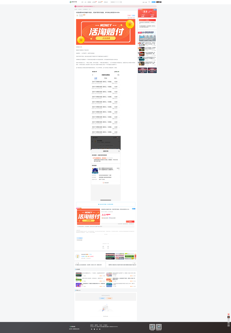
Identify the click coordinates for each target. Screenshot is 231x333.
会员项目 (80, 9)
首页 (76, 9)
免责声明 (96, 325)
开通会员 (159, 2)
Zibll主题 (102, 326)
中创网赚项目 (85, 9)
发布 (154, 2)
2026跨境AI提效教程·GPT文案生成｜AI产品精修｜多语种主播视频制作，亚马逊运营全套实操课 (150, 59)
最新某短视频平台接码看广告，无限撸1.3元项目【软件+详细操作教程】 (124, 273)
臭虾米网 (98, 326)
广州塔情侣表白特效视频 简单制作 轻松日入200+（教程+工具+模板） (124, 284)
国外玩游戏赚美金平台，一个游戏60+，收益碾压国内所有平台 (93, 273)
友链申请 (91, 325)
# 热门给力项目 (79, 239)
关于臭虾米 (105, 325)
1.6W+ (84, 256)
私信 (134, 15)
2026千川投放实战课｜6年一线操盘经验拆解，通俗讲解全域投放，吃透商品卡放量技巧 (150, 54)
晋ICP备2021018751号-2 (114, 326)
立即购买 (130, 221)
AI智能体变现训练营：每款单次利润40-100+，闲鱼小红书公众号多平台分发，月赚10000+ (150, 64)
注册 (146, 2)
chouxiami (81, 14)
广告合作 (100, 325)
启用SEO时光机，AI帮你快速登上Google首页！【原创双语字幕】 (150, 44)
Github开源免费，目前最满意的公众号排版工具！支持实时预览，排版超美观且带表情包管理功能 (150, 49)
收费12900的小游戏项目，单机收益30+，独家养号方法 (92, 278)
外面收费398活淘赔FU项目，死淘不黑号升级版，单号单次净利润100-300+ (98, 12)
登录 (143, 2)
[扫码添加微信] (228, 322)
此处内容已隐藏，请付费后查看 (106, 204)
